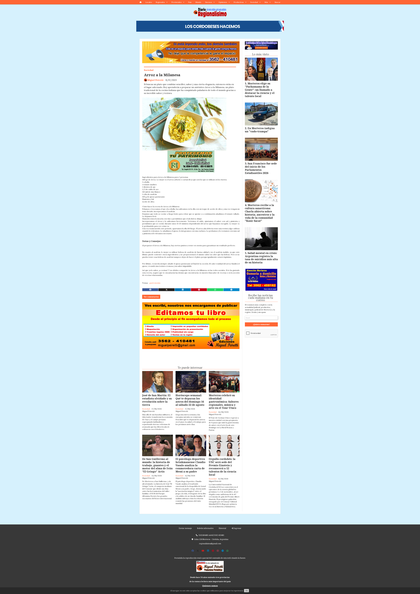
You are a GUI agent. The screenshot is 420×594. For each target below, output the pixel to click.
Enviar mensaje (185, 528)
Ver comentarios (151, 297)
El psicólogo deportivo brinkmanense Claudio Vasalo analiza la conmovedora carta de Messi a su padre (190, 465)
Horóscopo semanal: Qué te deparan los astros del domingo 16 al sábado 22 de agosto (190, 400)
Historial (222, 528)
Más (266, 2)
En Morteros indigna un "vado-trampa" (260, 129)
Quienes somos (210, 585)
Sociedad (254, 2)
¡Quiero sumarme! (261, 324)
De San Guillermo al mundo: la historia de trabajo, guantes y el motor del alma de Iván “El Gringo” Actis (157, 465)
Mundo (198, 2)
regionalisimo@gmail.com (210, 543)
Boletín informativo (205, 528)
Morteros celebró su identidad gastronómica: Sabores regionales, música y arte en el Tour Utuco (224, 402)
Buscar (277, 2)
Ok (246, 591)
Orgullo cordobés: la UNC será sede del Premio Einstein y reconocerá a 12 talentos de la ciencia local (222, 466)
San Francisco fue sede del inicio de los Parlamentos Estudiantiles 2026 (261, 168)
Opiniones (223, 2)
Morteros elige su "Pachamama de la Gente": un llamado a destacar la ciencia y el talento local (259, 90)
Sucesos (208, 2)
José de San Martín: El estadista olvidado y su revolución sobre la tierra (157, 400)
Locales (148, 2)
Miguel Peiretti (155, 80)
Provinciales (176, 2)
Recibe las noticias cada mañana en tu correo (260, 297)
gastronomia (154, 283)
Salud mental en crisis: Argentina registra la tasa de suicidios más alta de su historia (261, 257)
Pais (190, 2)
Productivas (239, 2)
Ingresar (237, 528)
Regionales (160, 2)
